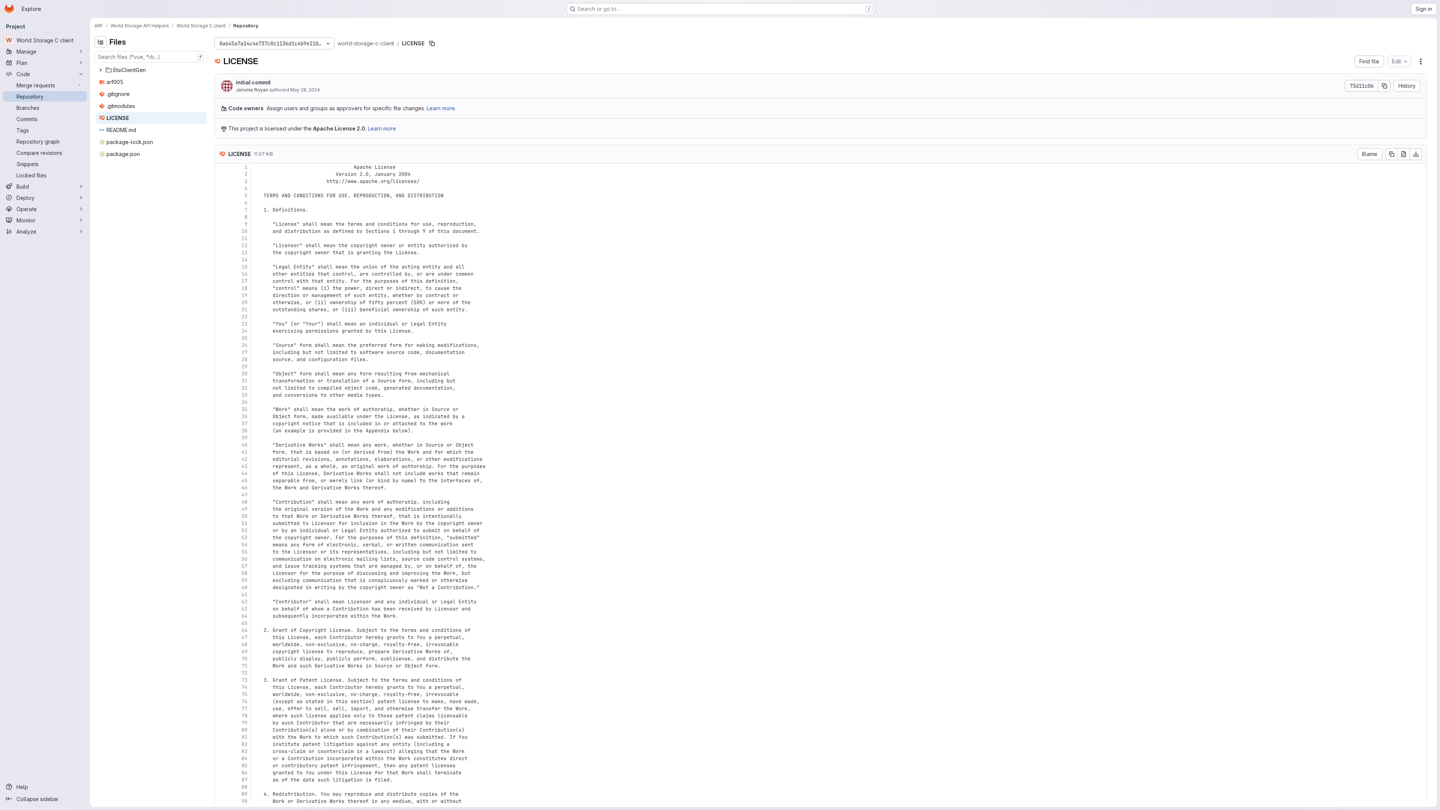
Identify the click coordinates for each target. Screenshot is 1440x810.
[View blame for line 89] (221, 794)
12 (245, 245)
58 (245, 573)
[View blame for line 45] (221, 480)
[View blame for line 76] (221, 701)
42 (245, 459)
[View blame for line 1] (221, 167)
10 (245, 231)
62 (245, 601)
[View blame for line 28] (221, 359)
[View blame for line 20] (221, 302)
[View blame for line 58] (221, 573)
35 (245, 409)
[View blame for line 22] (221, 316)
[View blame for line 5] (221, 195)
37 (245, 423)
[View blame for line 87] (221, 779)
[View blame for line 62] (221, 601)
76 (245, 701)
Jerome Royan (252, 90)
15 (245, 267)
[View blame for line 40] (221, 444)
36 (245, 416)
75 (245, 694)
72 (245, 673)
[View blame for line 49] (221, 509)
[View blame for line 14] (221, 259)
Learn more (382, 128)
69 (245, 651)
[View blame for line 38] (221, 430)
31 (245, 381)
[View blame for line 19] (221, 295)
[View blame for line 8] (221, 216)
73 (245, 680)
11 (245, 238)
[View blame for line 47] (221, 494)
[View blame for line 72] (221, 672)
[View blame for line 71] (221, 665)
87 (245, 780)
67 (245, 637)
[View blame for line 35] (221, 409)
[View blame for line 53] (221, 537)
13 (245, 252)
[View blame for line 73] (221, 680)
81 (245, 737)
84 (245, 758)
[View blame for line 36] (221, 416)
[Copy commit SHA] (1384, 86)
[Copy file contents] (1391, 154)
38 (245, 431)
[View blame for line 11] (221, 238)
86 (245, 773)
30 (245, 373)
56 (245, 559)
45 (245, 480)
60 (245, 587)
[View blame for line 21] (221, 309)
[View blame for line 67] (221, 637)
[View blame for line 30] (221, 373)
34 (245, 402)
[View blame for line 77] (221, 708)
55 (245, 552)
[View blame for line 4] (221, 188)
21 (245, 309)
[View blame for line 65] (221, 623)
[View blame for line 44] (221, 473)
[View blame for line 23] (221, 323)
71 (245, 666)
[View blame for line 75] (221, 694)
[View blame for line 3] (221, 181)
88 (245, 787)
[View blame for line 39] (221, 437)
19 (245, 295)
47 (245, 495)
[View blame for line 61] (221, 594)
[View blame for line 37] (221, 423)
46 (245, 487)
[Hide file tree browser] (100, 42)
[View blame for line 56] (221, 558)
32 (245, 388)
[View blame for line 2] (221, 174)
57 (245, 566)
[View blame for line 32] (221, 388)
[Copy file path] (432, 44)
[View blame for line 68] (221, 644)
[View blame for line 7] (221, 209)
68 (245, 644)
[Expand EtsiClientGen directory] (100, 70)
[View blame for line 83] (221, 751)
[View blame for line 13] (221, 252)
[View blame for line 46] (221, 487)
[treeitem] (151, 70)
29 (245, 366)
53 (245, 537)
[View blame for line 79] (221, 722)
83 (245, 751)
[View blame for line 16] (221, 274)
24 (245, 331)
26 (245, 345)
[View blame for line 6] (221, 202)
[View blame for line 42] (221, 459)
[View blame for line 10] (221, 231)
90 (245, 801)
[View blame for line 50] (221, 516)
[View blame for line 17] (221, 281)
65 (245, 623)
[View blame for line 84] (221, 758)
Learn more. (441, 108)
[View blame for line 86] (221, 772)
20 (245, 302)
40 (245, 445)
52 (245, 530)
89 (245, 794)
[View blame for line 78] (221, 715)
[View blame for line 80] (221, 730)
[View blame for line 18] (221, 288)
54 (245, 545)
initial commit (253, 82)
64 (245, 616)
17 (245, 281)
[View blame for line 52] (221, 530)
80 (245, 730)
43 (245, 466)
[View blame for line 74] (221, 687)
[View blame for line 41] (221, 452)
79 (245, 723)
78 (245, 715)
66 (245, 630)
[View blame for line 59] (221, 580)
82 (245, 744)
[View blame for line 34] (221, 402)
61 (245, 594)
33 (245, 395)
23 (245, 324)
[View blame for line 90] (221, 801)
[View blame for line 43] (221, 466)
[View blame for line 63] (221, 608)
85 (245, 765)
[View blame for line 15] (221, 266)
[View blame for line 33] (221, 395)
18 (245, 288)
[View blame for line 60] (221, 587)
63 (245, 609)
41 (245, 452)
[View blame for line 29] (221, 366)
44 (245, 473)
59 (245, 580)
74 (245, 687)
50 (245, 516)
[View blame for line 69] (221, 651)
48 (245, 502)
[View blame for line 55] (221, 551)
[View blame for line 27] (221, 352)
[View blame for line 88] (221, 786)
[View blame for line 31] (221, 380)
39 (245, 438)
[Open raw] (1404, 154)
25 (245, 338)
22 (245, 317)
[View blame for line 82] (221, 744)
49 (245, 509)
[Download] (1416, 154)
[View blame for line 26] (221, 345)
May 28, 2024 (305, 90)
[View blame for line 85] (221, 765)
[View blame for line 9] (221, 224)
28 (245, 359)
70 (245, 659)
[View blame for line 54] (221, 544)
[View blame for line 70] (221, 658)
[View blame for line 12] (221, 245)
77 (245, 708)
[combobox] (150, 57)
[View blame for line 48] (221, 502)
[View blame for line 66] (221, 630)
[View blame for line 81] (221, 737)
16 (245, 274)
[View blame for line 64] (221, 616)
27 (245, 352)
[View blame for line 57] (221, 566)
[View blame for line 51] (221, 523)
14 (245, 259)
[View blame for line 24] (221, 330)
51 (245, 523)
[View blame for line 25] (221, 338)
